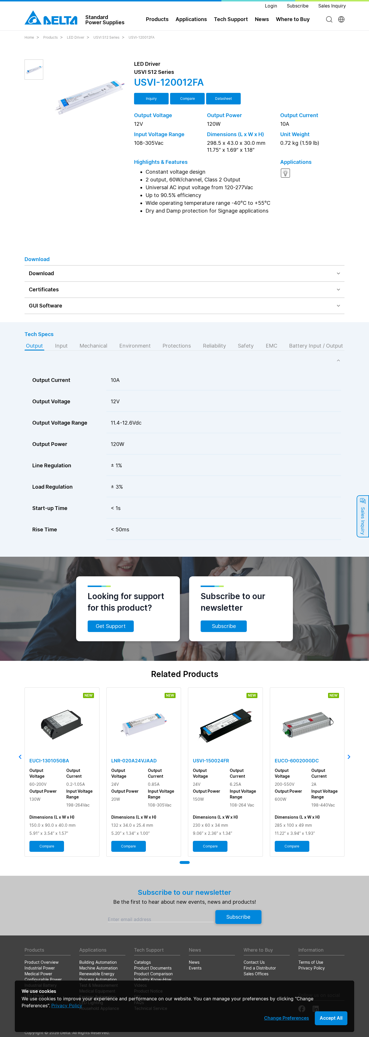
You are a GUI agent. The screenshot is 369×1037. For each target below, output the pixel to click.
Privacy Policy (66, 1005)
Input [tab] (61, 346)
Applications (191, 19)
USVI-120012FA (142, 37)
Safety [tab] (246, 346)
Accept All (331, 1018)
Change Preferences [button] (286, 1018)
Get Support (111, 626)
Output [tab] (34, 346)
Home (29, 37)
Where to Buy (293, 19)
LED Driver (75, 37)
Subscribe (224, 626)
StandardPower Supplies (105, 19)
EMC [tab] (271, 346)
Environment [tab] (135, 346)
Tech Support (231, 19)
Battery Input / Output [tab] (316, 346)
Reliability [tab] (214, 346)
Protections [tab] (177, 346)
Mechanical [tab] (93, 346)
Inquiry (151, 98)
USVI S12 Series (106, 37)
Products (50, 37)
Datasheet (223, 98)
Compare (187, 98)
